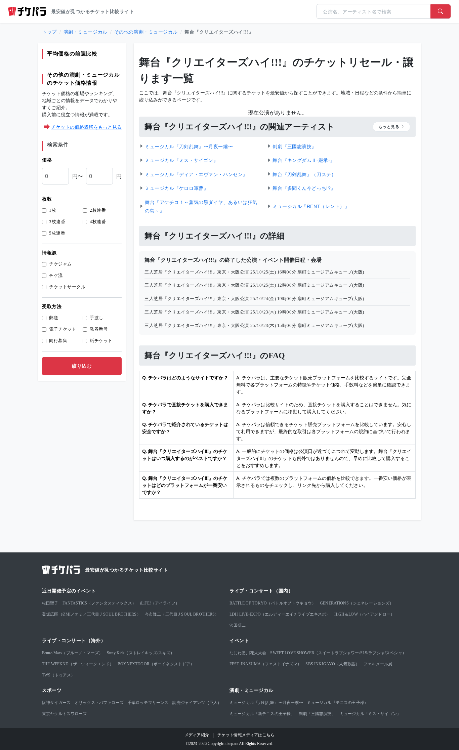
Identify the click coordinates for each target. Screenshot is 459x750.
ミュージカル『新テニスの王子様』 (262, 713)
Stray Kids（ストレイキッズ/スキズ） (140, 653)
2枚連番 (98, 210)
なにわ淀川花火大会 (248, 653)
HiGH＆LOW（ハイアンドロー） (364, 614)
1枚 (52, 210)
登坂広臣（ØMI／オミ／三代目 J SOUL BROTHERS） (91, 614)
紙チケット (101, 340)
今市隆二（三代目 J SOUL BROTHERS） (182, 614)
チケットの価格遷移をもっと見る (86, 127)
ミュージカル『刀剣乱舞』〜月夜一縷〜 (266, 702)
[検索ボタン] (440, 11)
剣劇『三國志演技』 (317, 713)
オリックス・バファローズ (99, 702)
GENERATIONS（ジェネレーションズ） (356, 603)
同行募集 (58, 340)
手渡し (96, 317)
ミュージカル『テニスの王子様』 (337, 702)
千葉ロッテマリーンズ (148, 702)
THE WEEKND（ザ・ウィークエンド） (78, 664)
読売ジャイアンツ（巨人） (196, 702)
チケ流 (56, 275)
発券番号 (99, 329)
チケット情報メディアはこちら (246, 735)
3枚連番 (57, 221)
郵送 (53, 317)
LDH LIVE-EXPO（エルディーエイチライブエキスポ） (280, 614)
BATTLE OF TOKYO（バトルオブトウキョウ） (273, 603)
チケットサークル (67, 286)
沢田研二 (238, 625)
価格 (47, 160)
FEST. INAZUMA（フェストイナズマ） (265, 664)
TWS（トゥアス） (58, 675)
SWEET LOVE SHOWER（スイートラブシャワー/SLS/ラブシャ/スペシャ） (338, 653)
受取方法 (51, 306)
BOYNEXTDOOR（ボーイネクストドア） (156, 664)
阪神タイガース (56, 702)
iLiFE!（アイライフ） (159, 603)
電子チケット (62, 329)
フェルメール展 (378, 664)
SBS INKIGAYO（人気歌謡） (332, 664)
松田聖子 (50, 603)
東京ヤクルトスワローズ (64, 713)
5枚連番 (57, 233)
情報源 (49, 252)
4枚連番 (98, 221)
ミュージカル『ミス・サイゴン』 (370, 713)
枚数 (47, 199)
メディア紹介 (196, 735)
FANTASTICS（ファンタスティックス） (99, 603)
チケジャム (60, 263)
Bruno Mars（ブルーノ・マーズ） (72, 653)
